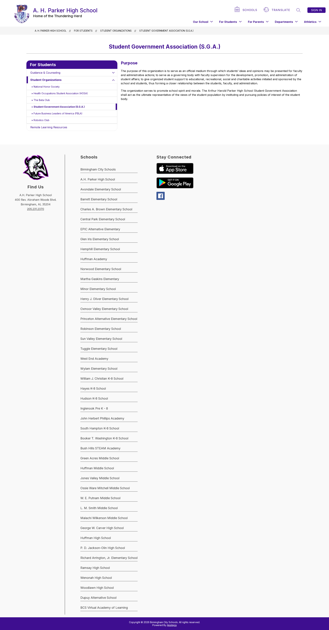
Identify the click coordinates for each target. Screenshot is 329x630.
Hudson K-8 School (94, 398)
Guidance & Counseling (45, 72)
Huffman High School (95, 538)
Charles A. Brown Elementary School (106, 209)
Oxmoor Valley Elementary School (104, 309)
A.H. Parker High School (97, 179)
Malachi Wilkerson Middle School (104, 518)
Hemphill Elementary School (100, 249)
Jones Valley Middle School (99, 478)
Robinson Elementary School (100, 329)
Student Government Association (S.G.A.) (166, 30)
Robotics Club (41, 120)
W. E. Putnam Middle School (100, 498)
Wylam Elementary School (98, 368)
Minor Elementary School (98, 289)
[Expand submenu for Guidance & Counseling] (113, 72)
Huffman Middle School (97, 468)
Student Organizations (46, 80)
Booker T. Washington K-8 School (104, 438)
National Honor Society (47, 86)
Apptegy (172, 625)
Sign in (316, 10)
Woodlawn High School (97, 587)
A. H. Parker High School (50, 30)
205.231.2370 (35, 209)
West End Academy (94, 358)
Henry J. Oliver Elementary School (104, 299)
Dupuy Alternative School (98, 597)
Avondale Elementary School (100, 189)
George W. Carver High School (102, 528)
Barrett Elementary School (98, 199)
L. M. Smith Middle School (99, 508)
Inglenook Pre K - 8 (94, 408)
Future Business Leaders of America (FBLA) (58, 113)
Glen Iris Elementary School (99, 239)
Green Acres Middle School (99, 458)
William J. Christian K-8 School (101, 378)
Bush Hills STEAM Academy (100, 448)
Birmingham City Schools (98, 169)
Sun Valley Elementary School (101, 338)
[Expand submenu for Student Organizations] (113, 80)
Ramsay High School (95, 568)
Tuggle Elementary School (98, 348)
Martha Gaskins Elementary (99, 279)
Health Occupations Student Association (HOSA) (61, 93)
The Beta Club (42, 100)
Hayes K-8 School (93, 388)
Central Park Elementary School (102, 219)
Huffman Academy (93, 259)
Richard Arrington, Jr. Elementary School (109, 558)
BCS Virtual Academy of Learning (104, 607)
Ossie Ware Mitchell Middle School (105, 488)
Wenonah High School (96, 578)
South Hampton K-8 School (99, 428)
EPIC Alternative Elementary (100, 229)
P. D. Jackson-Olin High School (102, 548)
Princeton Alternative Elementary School (108, 319)
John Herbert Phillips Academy (102, 418)
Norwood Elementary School (100, 269)
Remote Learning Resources (48, 127)
